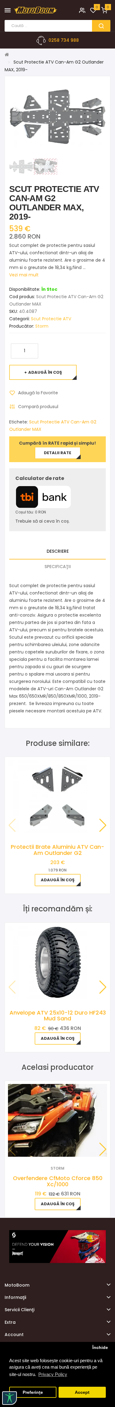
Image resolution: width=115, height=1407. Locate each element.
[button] (103, 825)
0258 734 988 (63, 40)
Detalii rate (57, 453)
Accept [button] (82, 1392)
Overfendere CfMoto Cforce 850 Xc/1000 (57, 1181)
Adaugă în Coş (45, 372)
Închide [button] (100, 1347)
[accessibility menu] (9, 1398)
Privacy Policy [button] (52, 1374)
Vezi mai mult (24, 275)
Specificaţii (57, 566)
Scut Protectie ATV (51, 319)
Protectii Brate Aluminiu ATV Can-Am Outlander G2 (57, 850)
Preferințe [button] (33, 1392)
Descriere (58, 551)
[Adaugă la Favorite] (49, 1149)
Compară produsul (38, 406)
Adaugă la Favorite (38, 393)
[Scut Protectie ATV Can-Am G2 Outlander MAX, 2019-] (21, 166)
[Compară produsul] (65, 1149)
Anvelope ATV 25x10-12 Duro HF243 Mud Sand (58, 1016)
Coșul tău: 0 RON (30, 512)
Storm (41, 326)
